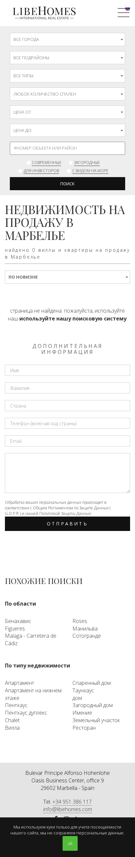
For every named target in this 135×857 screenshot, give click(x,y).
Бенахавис (18, 621)
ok (70, 843)
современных (46, 162)
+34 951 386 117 (72, 801)
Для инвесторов (41, 170)
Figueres (15, 628)
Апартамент (19, 682)
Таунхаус (83, 690)
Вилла (12, 727)
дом (77, 698)
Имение (82, 712)
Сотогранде (86, 635)
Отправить (67, 523)
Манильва (85, 628)
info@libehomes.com (67, 809)
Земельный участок (96, 720)
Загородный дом (92, 705)
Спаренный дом (91, 682)
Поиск (67, 184)
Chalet (12, 720)
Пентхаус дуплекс (26, 712)
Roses (79, 621)
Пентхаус (16, 705)
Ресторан (84, 727)
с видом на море (90, 170)
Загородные (87, 162)
